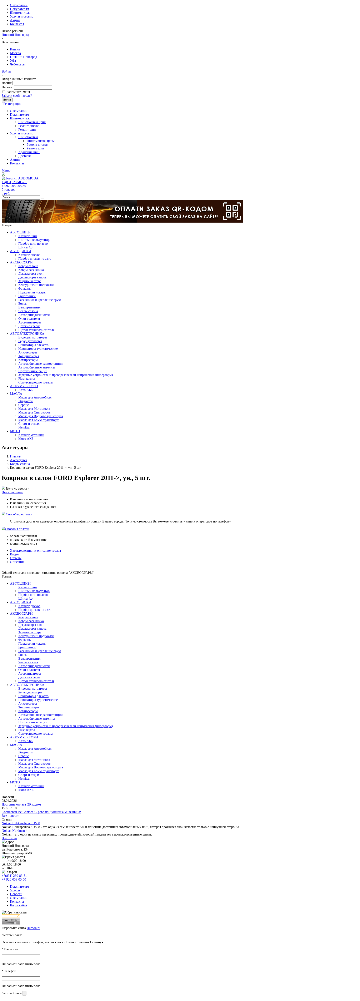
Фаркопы (24, 288)
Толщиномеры (28, 356)
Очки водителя (29, 318)
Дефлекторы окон (31, 273)
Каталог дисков (29, 255)
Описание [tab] (17, 562)
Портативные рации (32, 371)
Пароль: (7, 87)
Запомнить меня (18, 92)
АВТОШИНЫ (20, 232)
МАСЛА (16, 393)
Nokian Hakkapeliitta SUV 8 (21, 823)
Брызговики (27, 296)
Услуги (15, 890)
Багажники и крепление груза (39, 300)
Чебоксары (17, 64)
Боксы (22, 303)
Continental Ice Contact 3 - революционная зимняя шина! (41, 812)
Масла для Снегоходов (34, 412)
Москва (15, 53)
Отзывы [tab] (15, 558)
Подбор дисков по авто (34, 258)
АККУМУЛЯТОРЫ (24, 386)
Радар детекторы (30, 341)
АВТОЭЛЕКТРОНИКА (27, 333)
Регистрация (12, 103)
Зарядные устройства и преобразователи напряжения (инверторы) (65, 375)
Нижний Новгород (15, 34)
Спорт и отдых (29, 423)
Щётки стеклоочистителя (36, 330)
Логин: (7, 83)
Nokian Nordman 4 (14, 830)
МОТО (15, 431)
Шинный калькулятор (34, 240)
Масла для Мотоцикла (34, 408)
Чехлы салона (28, 311)
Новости (16, 894)
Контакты (17, 24)
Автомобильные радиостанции (40, 363)
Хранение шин (29, 152)
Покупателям (19, 9)
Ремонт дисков (28, 126)
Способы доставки (19, 514)
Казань (15, 49)
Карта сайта (18, 905)
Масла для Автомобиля (34, 397)
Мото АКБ (26, 438)
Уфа (13, 60)
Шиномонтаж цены (32, 122)
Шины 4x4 (26, 247)
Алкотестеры (27, 352)
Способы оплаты (17, 529)
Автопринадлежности (34, 315)
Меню (6, 170)
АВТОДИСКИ (20, 251)
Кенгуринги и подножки (36, 285)
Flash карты (26, 378)
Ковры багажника (31, 270)
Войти (6, 71)
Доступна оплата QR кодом (21, 804)
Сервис (23, 405)
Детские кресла (29, 326)
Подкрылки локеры (32, 292)
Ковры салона (28, 266)
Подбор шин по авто (33, 243)
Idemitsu (24, 427)
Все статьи (9, 838)
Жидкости (25, 401)
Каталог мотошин (31, 435)
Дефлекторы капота (32, 277)
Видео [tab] (14, 554)
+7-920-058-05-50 (14, 186)
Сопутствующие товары (35, 382)
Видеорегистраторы (32, 337)
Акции (15, 20)
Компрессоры (28, 360)
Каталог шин (27, 236)
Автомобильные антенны (36, 367)
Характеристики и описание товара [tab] (35, 550)
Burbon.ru (33, 928)
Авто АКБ (25, 390)
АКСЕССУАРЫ (21, 262)
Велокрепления (29, 307)
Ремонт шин (27, 129)
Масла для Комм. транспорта (38, 420)
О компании (19, 5)
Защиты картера (29, 281)
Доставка (24, 156)
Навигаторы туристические (38, 348)
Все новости (10, 815)
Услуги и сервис (21, 16)
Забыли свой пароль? (17, 95)
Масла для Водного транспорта (40, 416)
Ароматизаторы (29, 322)
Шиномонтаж (20, 12)
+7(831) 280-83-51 (14, 182)
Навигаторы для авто (33, 345)
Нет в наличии (12, 492)
